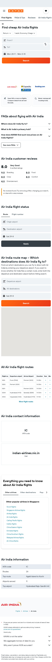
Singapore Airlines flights (16, 510)
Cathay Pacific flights (14, 520)
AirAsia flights (12, 514)
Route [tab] (5, 214)
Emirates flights (12, 531)
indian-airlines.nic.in (26, 453)
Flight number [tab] (17, 214)
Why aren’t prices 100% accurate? (18, 645)
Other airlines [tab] (10, 492)
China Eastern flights (14, 527)
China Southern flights (15, 534)
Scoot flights (11, 507)
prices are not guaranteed (12, 629)
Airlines (25, 611)
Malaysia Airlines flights (15, 537)
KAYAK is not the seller (13, 636)
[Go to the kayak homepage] (15, 10)
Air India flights (12, 517)
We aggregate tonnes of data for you (19, 641)
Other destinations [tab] (28, 492)
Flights (18, 611)
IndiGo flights (11, 524)
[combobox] (28, 221)
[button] (4, 11)
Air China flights (12, 541)
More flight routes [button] (26, 401)
